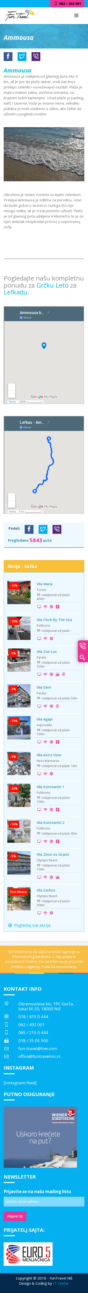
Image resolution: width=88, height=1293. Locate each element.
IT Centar (61, 1283)
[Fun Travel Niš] (19, 14)
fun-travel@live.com (37, 1048)
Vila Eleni (44, 687)
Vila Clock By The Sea (54, 619)
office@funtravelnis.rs (39, 1056)
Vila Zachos (46, 890)
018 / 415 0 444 (33, 1016)
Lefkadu (15, 292)
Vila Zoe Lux (47, 651)
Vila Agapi (45, 719)
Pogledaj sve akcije (32, 925)
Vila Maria (45, 583)
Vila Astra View (49, 754)
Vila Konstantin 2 (51, 822)
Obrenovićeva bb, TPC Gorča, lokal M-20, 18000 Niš (46, 1006)
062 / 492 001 (31, 1024)
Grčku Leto (53, 285)
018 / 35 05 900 (33, 1040)
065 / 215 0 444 (33, 1032)
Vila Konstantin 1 (51, 786)
